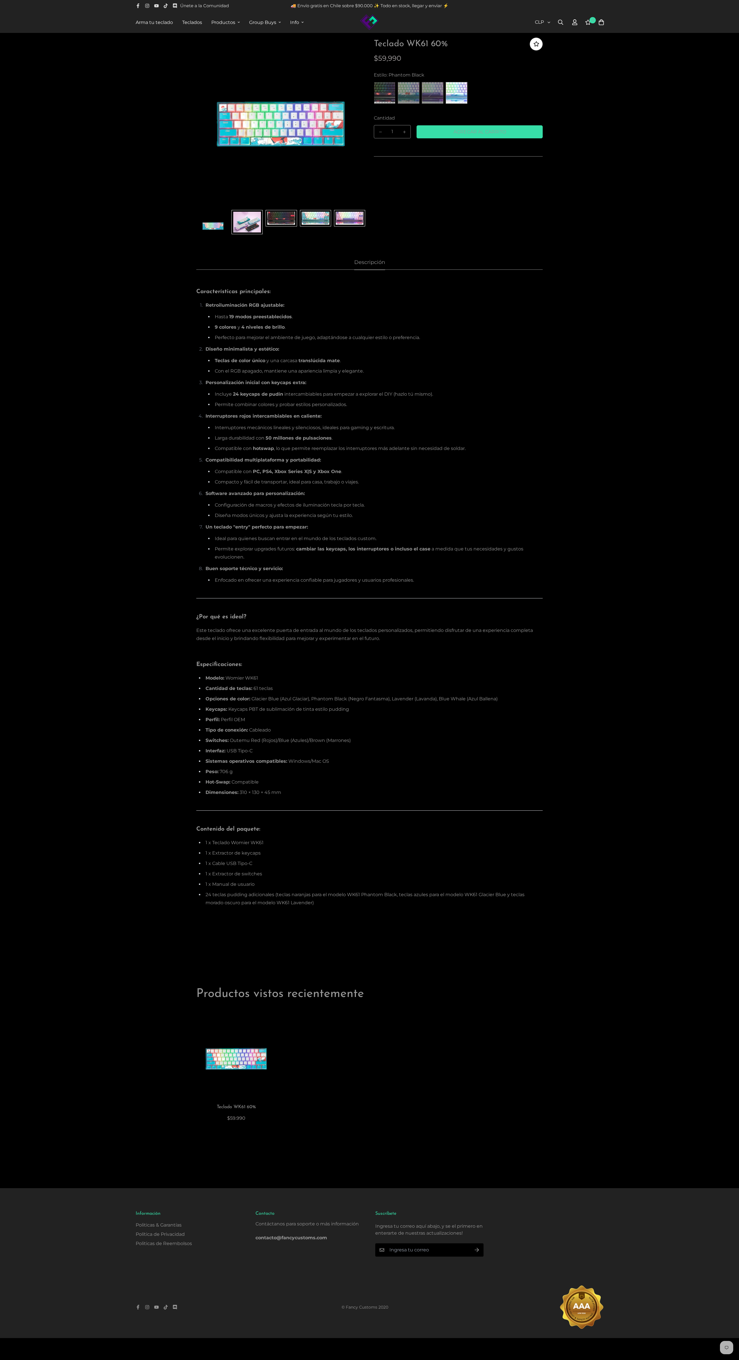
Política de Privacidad (160, 1234)
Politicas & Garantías (159, 1225)
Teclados (192, 22)
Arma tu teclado (154, 22)
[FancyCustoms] (369, 22)
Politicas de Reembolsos (164, 1243)
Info (294, 22)
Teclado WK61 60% (236, 1107)
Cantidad (384, 118)
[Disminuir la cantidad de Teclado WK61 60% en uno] (380, 132)
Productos (223, 22)
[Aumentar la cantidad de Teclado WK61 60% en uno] (404, 132)
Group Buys (262, 22)
